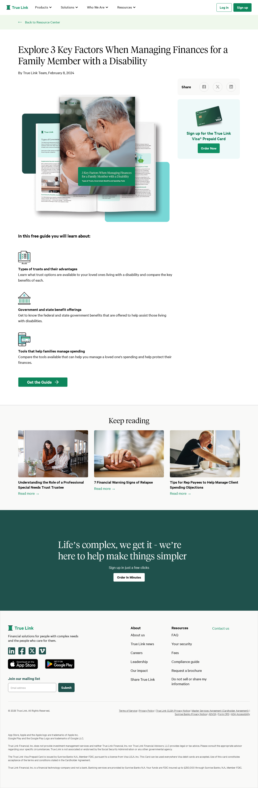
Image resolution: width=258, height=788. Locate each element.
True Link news (142, 643)
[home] (17, 7)
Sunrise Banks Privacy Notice (191, 714)
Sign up (242, 7)
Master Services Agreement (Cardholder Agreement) (220, 710)
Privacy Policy (146, 710)
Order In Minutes (129, 577)
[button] (43, 7)
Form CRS (223, 714)
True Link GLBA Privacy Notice (173, 710)
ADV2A (212, 714)
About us (138, 634)
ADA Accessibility (240, 714)
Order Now (208, 148)
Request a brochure (187, 670)
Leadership (139, 661)
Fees (175, 652)
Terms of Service (128, 710)
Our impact (139, 670)
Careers (137, 652)
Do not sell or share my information (189, 681)
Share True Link (143, 679)
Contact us (220, 628)
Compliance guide (185, 661)
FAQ (175, 634)
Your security (182, 643)
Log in (224, 7)
